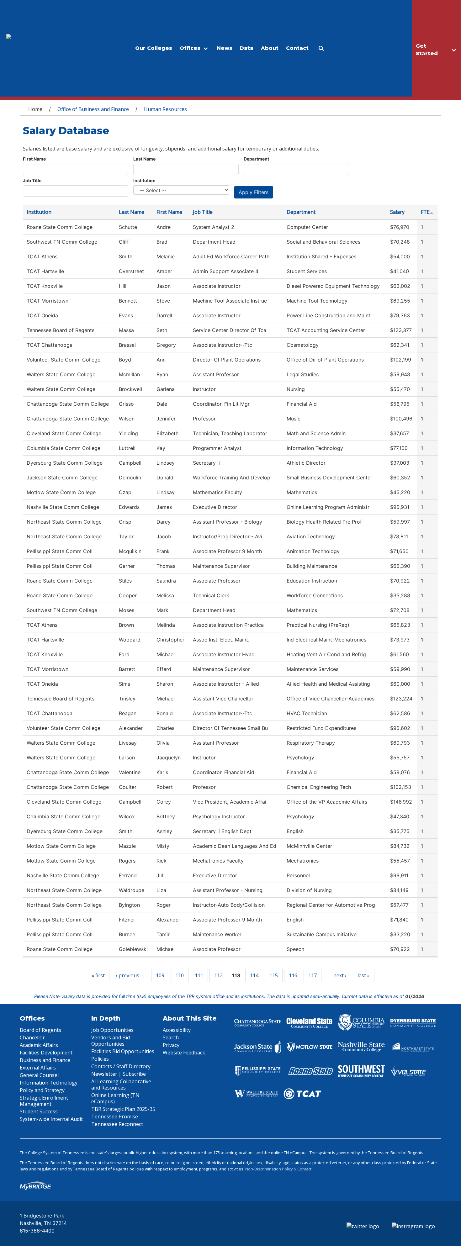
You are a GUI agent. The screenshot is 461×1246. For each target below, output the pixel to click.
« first (98, 975)
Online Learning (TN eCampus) (115, 1098)
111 (199, 975)
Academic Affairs (39, 1045)
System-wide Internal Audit (51, 1119)
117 (312, 975)
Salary (397, 212)
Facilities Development (46, 1052)
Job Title (32, 180)
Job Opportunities (112, 1030)
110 (179, 975)
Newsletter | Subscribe (118, 1073)
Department (256, 158)
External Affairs (38, 1067)
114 (254, 975)
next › (340, 975)
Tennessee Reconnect (117, 1124)
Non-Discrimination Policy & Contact (278, 1169)
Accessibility (177, 1030)
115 (273, 975)
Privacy (171, 1045)
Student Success (39, 1111)
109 (160, 975)
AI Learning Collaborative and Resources (121, 1084)
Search (171, 1037)
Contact (297, 48)
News (224, 48)
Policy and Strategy (42, 1090)
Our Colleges (153, 48)
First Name (34, 158)
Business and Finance (45, 1060)
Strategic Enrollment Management (44, 1100)
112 (218, 975)
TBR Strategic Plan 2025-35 (123, 1109)
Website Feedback (184, 1052)
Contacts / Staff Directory (121, 1066)
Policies (100, 1058)
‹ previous (127, 975)
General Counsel (39, 1075)
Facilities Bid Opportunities (122, 1051)
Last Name (144, 158)
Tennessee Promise (114, 1116)
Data (246, 48)
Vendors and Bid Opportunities (110, 1040)
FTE (425, 212)
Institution (144, 180)
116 (293, 975)
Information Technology (48, 1082)
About (269, 48)
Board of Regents (40, 1030)
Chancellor (32, 1037)
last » (364, 975)
